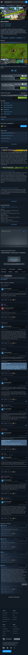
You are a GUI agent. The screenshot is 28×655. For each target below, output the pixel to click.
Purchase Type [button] (12, 269)
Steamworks (5, 617)
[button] (3, 5)
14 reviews (6, 286)
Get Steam (15, 626)
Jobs (14, 615)
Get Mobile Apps (7, 651)
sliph (5, 304)
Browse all (23, 93)
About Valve (15, 612)
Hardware (15, 617)
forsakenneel (6, 284)
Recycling (15, 619)
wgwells (5, 429)
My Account (15, 633)
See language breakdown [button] (5, 252)
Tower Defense (4, 37)
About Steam (5, 612)
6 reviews (11, 406)
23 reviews (6, 380)
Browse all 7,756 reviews (14, 597)
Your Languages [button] (7, 275)
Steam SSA (5, 615)
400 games (6, 406)
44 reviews (11, 454)
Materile (5, 378)
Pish (5, 453)
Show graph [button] (23, 271)
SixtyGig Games (8, 24)
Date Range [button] (3, 271)
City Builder (19, 37)
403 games (6, 477)
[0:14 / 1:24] (14, 51)
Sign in (2, 66)
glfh (5, 348)
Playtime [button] (10, 271)
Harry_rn (6, 322)
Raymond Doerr (8, 23)
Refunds (4, 635)
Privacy (4, 626)
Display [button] (16, 271)
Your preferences (22, 252)
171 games (6, 499)
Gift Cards (5, 621)
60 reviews (6, 305)
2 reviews (5, 349)
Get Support (15, 631)
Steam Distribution (6, 619)
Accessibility (5, 628)
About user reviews (14, 252)
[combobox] (14, 2)
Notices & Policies (6, 631)
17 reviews (5, 430)
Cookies (4, 633)
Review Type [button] (3, 269)
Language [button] (19, 269)
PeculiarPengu (7, 476)
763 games (6, 454)
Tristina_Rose (7, 497)
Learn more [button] (23, 126)
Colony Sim (12, 37)
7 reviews (5, 323)
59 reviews (11, 477)
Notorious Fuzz (7, 405)
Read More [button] (24, 584)
